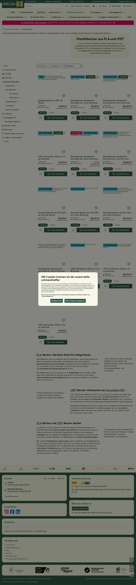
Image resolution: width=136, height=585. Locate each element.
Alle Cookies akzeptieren (75, 301)
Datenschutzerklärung (47, 291)
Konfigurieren (56, 301)
